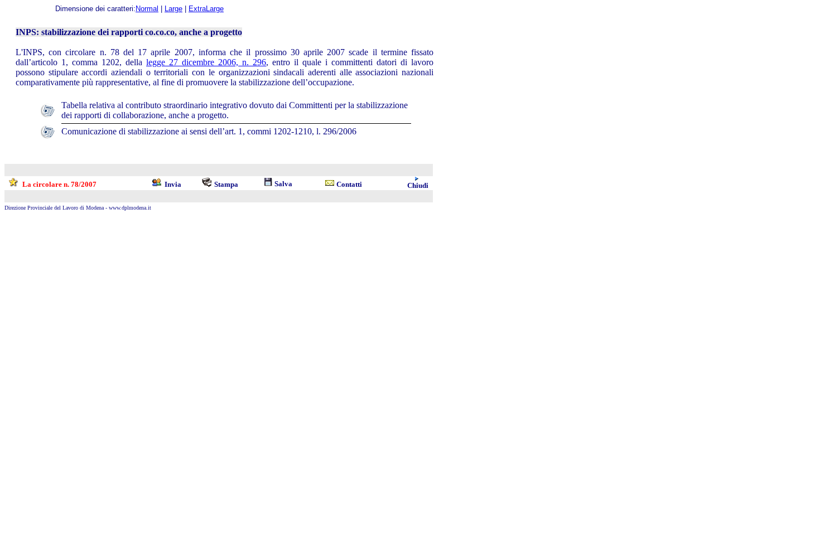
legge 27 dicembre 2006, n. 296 (206, 62)
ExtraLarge (206, 8)
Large (173, 8)
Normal (147, 8)
